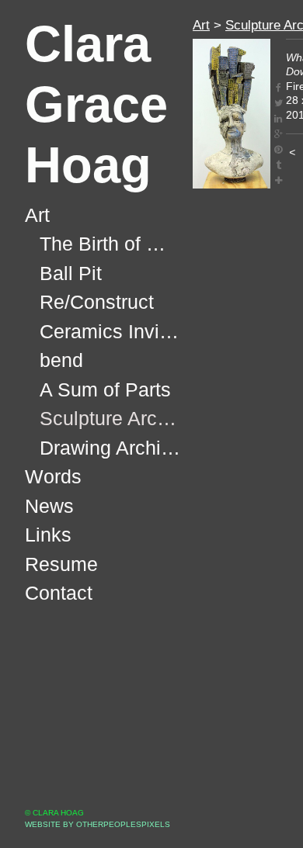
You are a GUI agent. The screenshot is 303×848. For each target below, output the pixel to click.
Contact (58, 593)
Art (38, 215)
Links (48, 535)
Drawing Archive (109, 448)
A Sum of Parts (105, 390)
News (49, 506)
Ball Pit (69, 273)
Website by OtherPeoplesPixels (97, 824)
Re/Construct (97, 302)
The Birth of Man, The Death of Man (110, 244)
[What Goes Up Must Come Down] (231, 114)
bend (61, 360)
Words (53, 477)
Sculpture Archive (110, 418)
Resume (60, 564)
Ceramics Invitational (110, 331)
